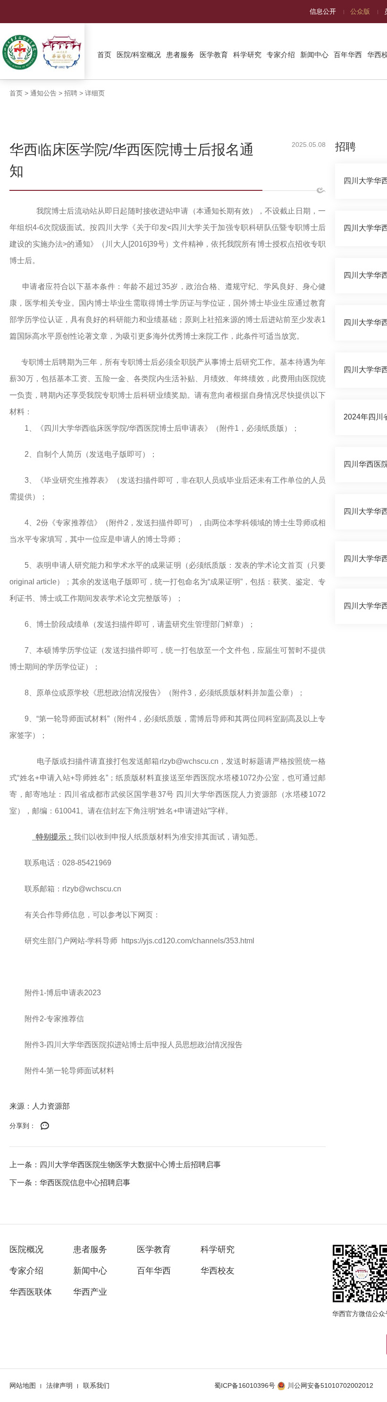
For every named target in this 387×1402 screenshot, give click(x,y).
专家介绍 (281, 55)
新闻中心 (314, 55)
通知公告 (43, 93)
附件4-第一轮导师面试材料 (69, 1071)
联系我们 (96, 1385)
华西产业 (90, 1292)
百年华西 (348, 55)
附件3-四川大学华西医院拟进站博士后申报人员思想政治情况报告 (134, 1045)
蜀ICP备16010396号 (244, 1385)
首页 (104, 55)
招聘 (70, 93)
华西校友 (218, 1270)
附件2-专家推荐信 (54, 1019)
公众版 (360, 11)
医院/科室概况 (139, 55)
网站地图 (22, 1385)
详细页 (95, 93)
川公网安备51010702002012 (330, 1385)
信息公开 (323, 11)
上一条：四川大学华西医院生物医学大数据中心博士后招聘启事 (115, 1165)
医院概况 (26, 1249)
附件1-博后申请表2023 (63, 993)
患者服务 (180, 55)
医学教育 (214, 55)
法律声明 (59, 1385)
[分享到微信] (45, 1126)
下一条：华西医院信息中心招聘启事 (69, 1183)
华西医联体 (30, 1292)
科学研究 (247, 55)
